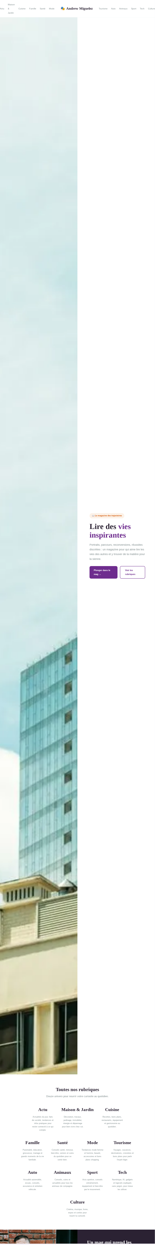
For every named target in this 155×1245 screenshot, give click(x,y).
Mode (51, 8)
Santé (42, 8)
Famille (32, 8)
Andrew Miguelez (76, 8)
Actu (2, 8)
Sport (133, 8)
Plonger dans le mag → (102, 572)
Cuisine (22, 8)
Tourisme (103, 8)
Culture (151, 8)
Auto (113, 8)
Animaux (123, 8)
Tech (142, 8)
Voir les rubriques (130, 572)
